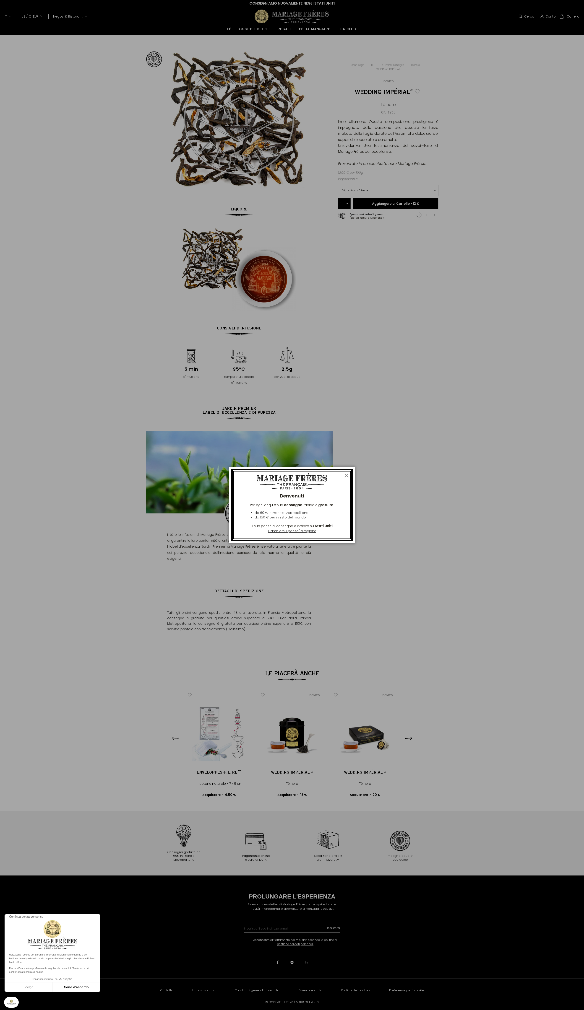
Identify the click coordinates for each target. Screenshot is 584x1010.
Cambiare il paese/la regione (292, 531)
